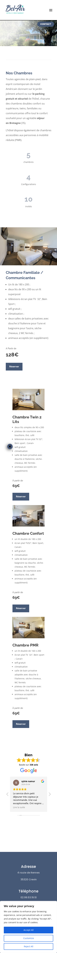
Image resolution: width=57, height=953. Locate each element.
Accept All (29, 930)
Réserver (14, 366)
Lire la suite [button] (19, 807)
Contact (45, 24)
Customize (28, 938)
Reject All (28, 946)
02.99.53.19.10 (29, 897)
